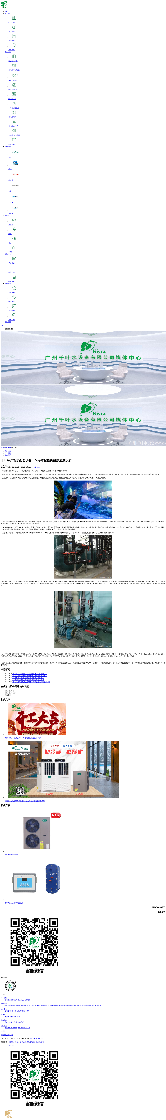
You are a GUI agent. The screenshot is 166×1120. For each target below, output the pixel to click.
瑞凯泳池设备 (31, 1042)
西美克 (22, 1011)
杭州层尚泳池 (21, 1042)
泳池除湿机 (40, 1042)
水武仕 (27, 1011)
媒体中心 (8, 254)
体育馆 (7, 1016)
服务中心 (8, 283)
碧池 (9, 1011)
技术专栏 (8, 455)
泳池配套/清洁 (78, 1005)
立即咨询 (36, 467)
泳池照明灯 (69, 1005)
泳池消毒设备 (31, 1005)
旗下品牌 (14, 1000)
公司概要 (8, 1000)
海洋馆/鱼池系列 (89, 1005)
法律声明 (10, 1035)
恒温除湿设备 (9, 1005)
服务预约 (21, 1028)
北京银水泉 (13, 1042)
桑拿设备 (98, 1005)
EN (2, 325)
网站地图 (4, 1035)
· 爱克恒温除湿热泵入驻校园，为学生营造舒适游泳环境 (31, 682)
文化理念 (21, 1000)
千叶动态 (8, 451)
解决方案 (8, 215)
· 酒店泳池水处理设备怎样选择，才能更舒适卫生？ (29, 676)
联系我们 (8, 322)
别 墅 (18, 1016)
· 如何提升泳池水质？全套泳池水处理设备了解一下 (29, 674)
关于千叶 (8, 13)
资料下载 (27, 1028)
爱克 (6, 1011)
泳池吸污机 (50, 1005)
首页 (6, 11)
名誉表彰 (27, 1000)
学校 (11, 1016)
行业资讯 (8, 453)
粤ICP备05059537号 (36, 1038)
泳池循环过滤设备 (20, 1005)
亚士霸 (14, 1011)
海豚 (18, 1011)
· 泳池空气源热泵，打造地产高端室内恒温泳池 (28, 680)
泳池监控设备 (41, 1005)
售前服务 (8, 1028)
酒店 (14, 1016)
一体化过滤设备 (59, 1005)
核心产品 (8, 52)
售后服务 (14, 1028)
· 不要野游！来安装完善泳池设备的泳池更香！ (28, 678)
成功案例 (8, 146)
